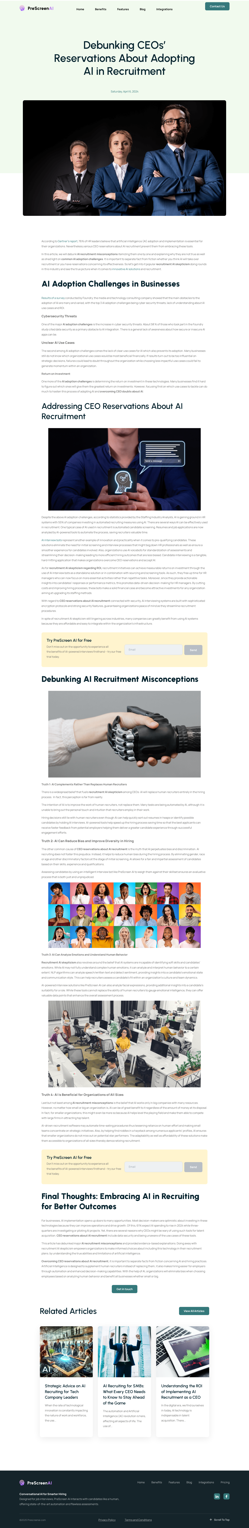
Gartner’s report (67, 241)
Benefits (100, 9)
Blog (143, 9)
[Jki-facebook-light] (226, 1496)
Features (123, 9)
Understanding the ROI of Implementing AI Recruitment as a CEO (181, 1391)
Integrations (164, 9)
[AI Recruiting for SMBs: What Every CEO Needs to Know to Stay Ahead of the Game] (124, 1351)
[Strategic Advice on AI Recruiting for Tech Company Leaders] (66, 1351)
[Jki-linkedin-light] (217, 1496)
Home (80, 9)
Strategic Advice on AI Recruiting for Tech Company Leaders (65, 1391)
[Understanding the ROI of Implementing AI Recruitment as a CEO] (182, 1351)
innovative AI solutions (126, 269)
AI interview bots (52, 540)
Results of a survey (53, 298)
